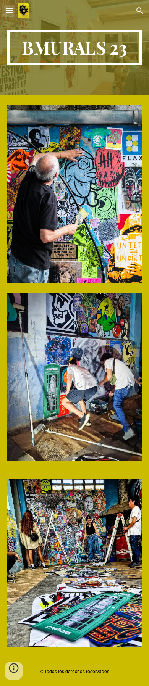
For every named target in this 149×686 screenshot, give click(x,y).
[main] (74, 47)
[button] (9, 10)
